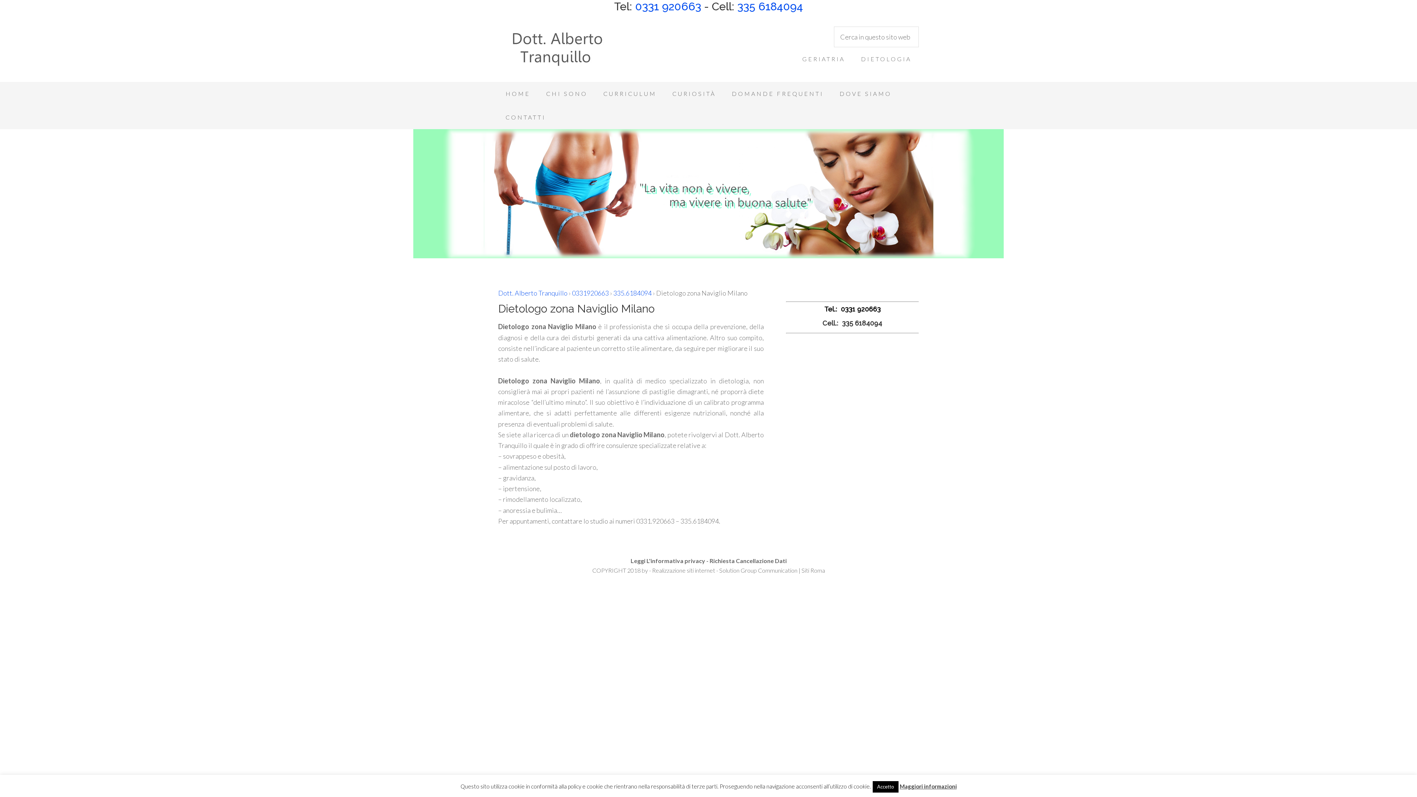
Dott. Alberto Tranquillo (557, 52)
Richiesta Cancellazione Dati (748, 560)
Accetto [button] (885, 787)
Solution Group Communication (758, 570)
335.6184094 (632, 293)
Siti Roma (813, 570)
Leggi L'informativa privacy (668, 560)
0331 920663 (668, 6)
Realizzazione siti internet (683, 570)
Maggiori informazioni (928, 786)
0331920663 (590, 293)
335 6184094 (770, 6)
